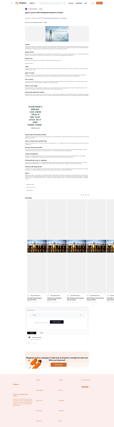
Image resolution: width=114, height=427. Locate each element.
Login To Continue (56, 322)
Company (38, 380)
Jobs (85, 3)
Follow (40, 9)
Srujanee (16, 384)
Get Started (59, 365)
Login (92, 3)
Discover (71, 3)
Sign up (99, 3)
